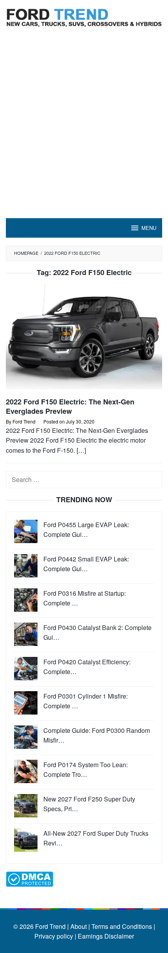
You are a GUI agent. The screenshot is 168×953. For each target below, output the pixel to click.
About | (80, 926)
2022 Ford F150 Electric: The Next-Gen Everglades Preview (70, 406)
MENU (148, 227)
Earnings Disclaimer (105, 936)
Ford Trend (50, 926)
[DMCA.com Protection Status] (29, 878)
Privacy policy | (55, 936)
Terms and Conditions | (122, 926)
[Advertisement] (84, 130)
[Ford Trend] (84, 16)
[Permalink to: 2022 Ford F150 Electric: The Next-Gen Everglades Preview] (84, 339)
